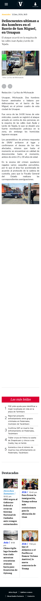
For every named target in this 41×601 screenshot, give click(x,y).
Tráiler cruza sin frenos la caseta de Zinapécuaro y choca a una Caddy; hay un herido (22, 440)
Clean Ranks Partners (15, 596)
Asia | (6, 542)
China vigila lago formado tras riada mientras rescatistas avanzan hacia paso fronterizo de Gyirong (10, 560)
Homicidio (6, 15)
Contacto (31, 596)
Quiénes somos (26, 592)
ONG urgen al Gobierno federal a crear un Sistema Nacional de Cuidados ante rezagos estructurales (10, 512)
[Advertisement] (20, 297)
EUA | (25, 492)
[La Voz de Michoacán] (20, 3)
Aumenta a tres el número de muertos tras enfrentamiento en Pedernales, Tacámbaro (21, 450)
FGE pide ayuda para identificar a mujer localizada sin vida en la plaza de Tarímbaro (22, 409)
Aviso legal (13, 592)
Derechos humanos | (9, 492)
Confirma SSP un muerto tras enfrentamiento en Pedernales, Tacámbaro (21, 431)
